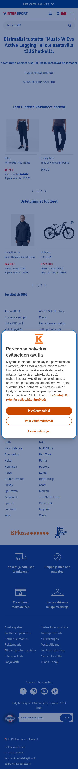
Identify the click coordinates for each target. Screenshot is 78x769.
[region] (39, 384)
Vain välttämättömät (39, 421)
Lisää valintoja (38, 431)
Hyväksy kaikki (39, 410)
